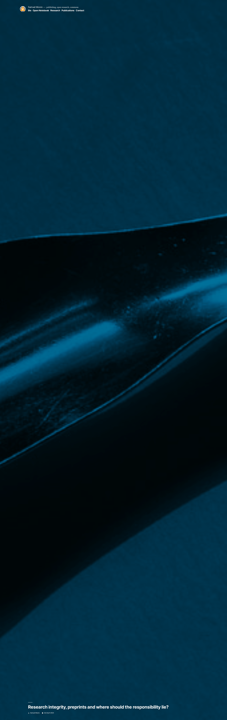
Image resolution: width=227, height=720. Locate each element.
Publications (68, 10)
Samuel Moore (35, 7)
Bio (29, 10)
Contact (80, 10)
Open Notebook (41, 10)
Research (55, 10)
